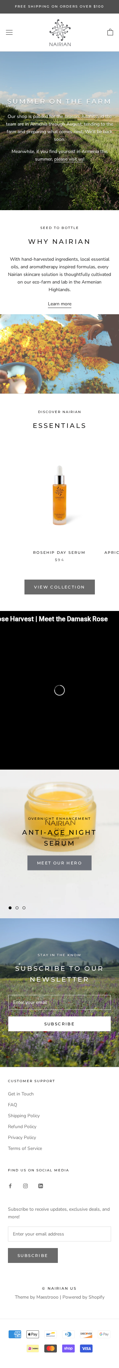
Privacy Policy (22, 1137)
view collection (59, 587)
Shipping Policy (24, 1116)
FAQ (12, 1105)
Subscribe (59, 1023)
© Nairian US (59, 1288)
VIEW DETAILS (59, 499)
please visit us (68, 159)
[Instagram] (25, 1186)
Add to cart (59, 484)
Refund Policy (22, 1126)
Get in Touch (21, 1094)
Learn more (59, 304)
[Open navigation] (9, 32)
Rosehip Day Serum (59, 552)
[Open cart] (110, 32)
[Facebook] (10, 1186)
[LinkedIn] (40, 1186)
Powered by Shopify (83, 1297)
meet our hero (59, 862)
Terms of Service (25, 1148)
